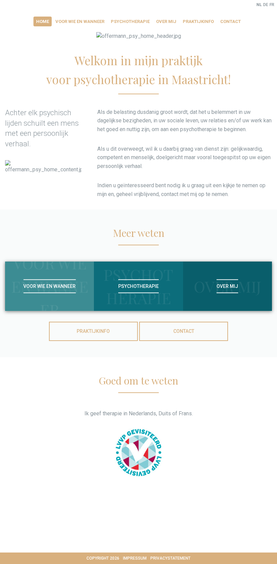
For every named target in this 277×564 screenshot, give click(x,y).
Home (42, 21)
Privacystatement (170, 558)
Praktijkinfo (198, 21)
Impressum (135, 558)
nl (259, 4)
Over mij (166, 21)
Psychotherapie (130, 21)
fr (272, 4)
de (265, 4)
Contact (230, 21)
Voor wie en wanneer (79, 21)
